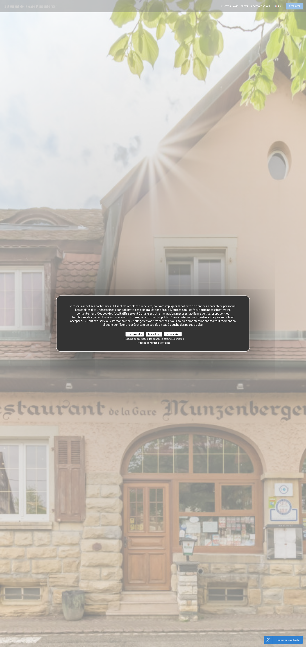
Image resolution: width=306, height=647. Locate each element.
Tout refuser (154, 334)
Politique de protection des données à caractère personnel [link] (154, 338)
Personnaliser (173, 334)
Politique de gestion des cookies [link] (153, 342)
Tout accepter (135, 334)
